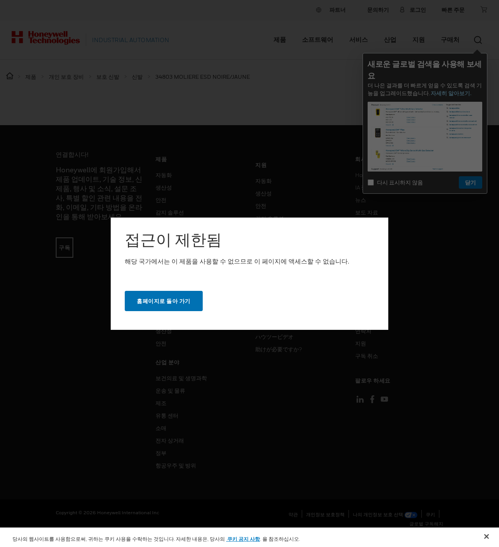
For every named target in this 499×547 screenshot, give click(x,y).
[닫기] (486, 536)
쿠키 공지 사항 (243, 539)
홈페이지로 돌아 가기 (164, 300)
